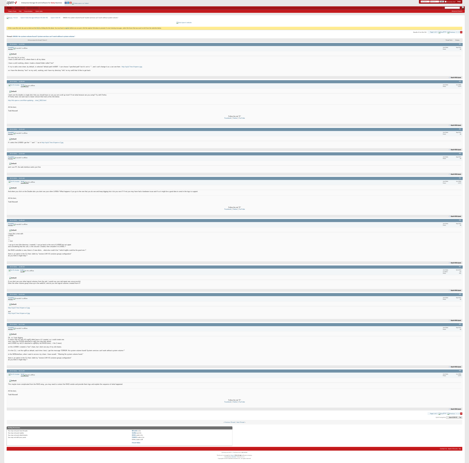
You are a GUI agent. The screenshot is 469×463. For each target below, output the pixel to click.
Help (459, 1)
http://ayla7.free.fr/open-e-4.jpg (19, 313)
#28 (460, 294)
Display (457, 40)
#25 (460, 178)
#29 (460, 324)
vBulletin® (234, 457)
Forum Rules (136, 443)
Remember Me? (451, 1)
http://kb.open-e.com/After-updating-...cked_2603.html (27, 100)
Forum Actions (28, 11)
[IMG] (134, 435)
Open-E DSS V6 (55, 18)
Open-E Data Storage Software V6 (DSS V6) (34, 18)
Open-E (232, 455)
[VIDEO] (134, 437)
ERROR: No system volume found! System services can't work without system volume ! (44, 36)
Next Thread (240, 422)
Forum (9, 8)
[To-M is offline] (14, 85)
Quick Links (39, 11)
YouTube (242, 118)
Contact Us (443, 449)
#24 (460, 153)
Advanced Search (457, 11)
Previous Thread (230, 422)
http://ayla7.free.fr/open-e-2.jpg (52, 142)
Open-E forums (453, 449)
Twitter (235, 118)
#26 (460, 220)
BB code (134, 431)
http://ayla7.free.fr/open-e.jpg (132, 67)
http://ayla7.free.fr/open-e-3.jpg (19, 308)
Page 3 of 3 (433, 32)
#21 (460, 44)
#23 (460, 129)
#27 (460, 266)
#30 (460, 370)
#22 (460, 81)
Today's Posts (12, 11)
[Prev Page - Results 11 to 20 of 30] (451, 32)
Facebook (227, 118)
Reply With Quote (456, 77)
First (444, 32)
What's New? (20, 8)
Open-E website (32, 8)
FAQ (20, 11)
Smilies (134, 433)
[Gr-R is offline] (14, 270)
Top (460, 417)
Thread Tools (449, 40)
